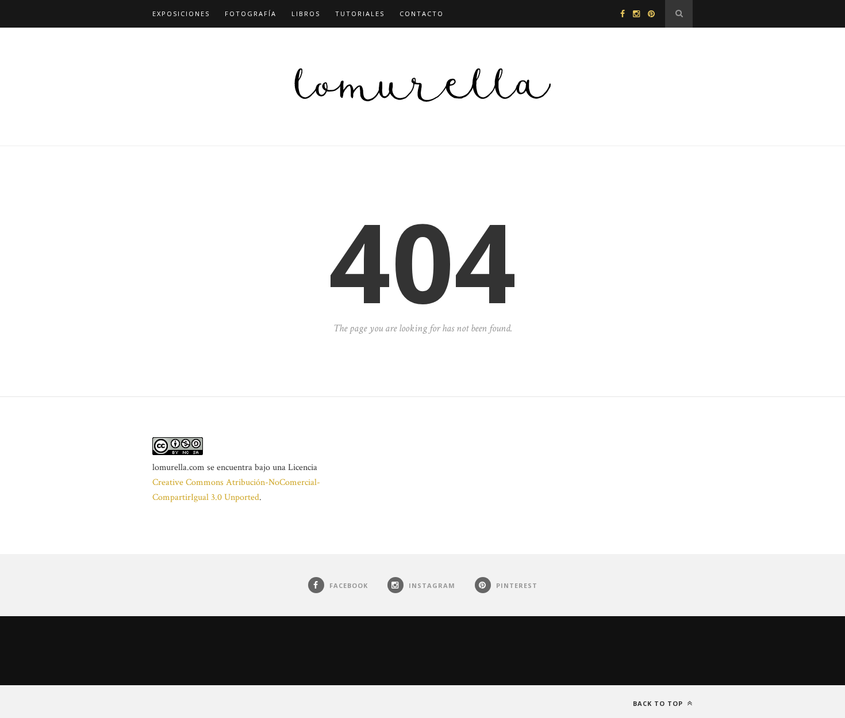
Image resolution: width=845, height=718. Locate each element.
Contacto (422, 13)
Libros (305, 13)
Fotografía (250, 13)
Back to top (659, 703)
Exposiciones (181, 13)
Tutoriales (360, 13)
